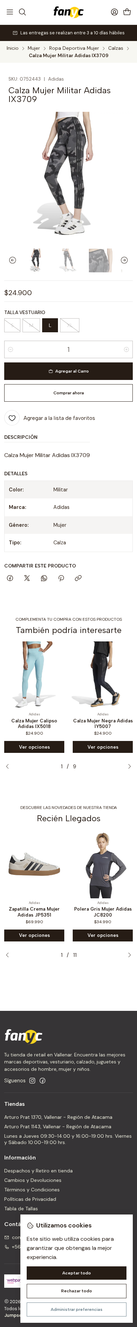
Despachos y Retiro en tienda (38, 1171)
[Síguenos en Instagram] (32, 1080)
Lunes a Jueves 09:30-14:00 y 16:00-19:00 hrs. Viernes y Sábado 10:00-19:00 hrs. (68, 1139)
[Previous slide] (9, 260)
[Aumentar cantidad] (126, 349)
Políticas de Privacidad (30, 1199)
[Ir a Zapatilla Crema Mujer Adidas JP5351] (34, 864)
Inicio (13, 48)
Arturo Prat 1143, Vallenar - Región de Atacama (57, 1126)
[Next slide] (127, 260)
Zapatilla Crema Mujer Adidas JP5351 (34, 912)
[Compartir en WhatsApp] (44, 578)
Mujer (34, 48)
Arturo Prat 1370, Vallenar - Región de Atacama (58, 1117)
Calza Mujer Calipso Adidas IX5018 (34, 723)
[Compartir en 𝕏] (27, 578)
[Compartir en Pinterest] (61, 578)
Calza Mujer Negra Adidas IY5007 (103, 723)
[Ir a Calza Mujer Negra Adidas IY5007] (102, 675)
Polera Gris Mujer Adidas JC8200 (103, 912)
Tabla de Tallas (21, 1208)
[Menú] (9, 12)
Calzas (115, 48)
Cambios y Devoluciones (32, 1180)
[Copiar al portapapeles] (78, 578)
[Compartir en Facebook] (10, 578)
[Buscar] (22, 12)
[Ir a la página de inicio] (68, 12)
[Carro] (127, 12)
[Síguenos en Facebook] (42, 1080)
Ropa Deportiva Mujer (74, 48)
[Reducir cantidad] (11, 349)
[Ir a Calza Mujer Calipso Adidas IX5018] (34, 675)
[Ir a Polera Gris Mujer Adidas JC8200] (102, 864)
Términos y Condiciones (32, 1189)
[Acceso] (114, 12)
